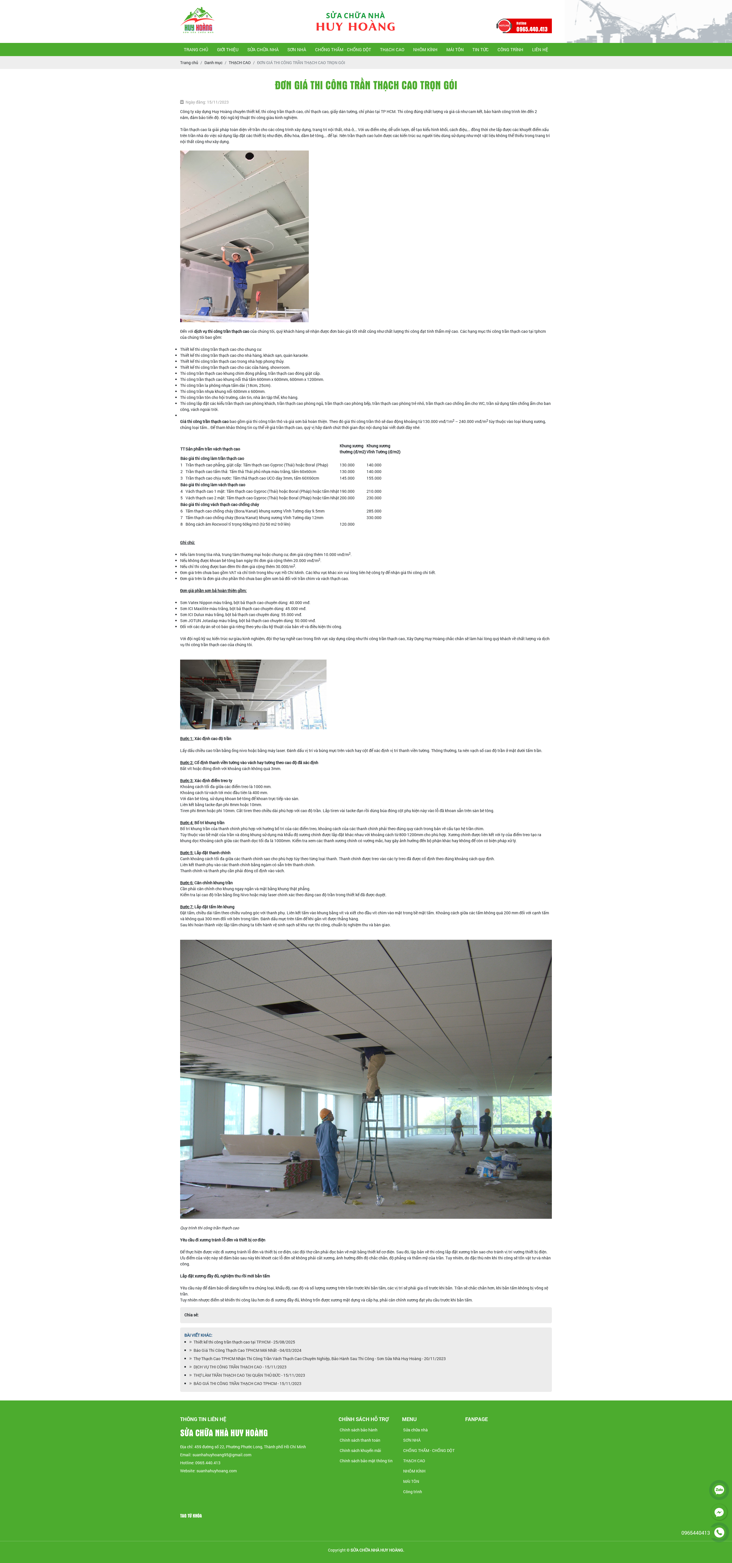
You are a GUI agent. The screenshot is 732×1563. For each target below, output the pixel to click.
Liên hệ (540, 49)
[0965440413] (719, 1532)
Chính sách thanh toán (360, 1440)
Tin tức (480, 49)
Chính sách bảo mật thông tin (366, 1460)
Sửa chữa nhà (263, 49)
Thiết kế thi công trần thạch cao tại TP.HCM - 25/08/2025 (243, 1342)
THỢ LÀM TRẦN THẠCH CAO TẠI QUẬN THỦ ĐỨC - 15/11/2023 (248, 1375)
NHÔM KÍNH (425, 49)
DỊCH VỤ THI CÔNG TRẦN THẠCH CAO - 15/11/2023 (239, 1367)
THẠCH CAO (392, 49)
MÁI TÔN (455, 49)
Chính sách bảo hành (358, 1430)
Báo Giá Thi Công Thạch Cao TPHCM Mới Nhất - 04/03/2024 (246, 1350)
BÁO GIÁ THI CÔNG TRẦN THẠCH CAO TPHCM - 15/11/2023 (246, 1383)
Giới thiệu (227, 49)
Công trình (510, 49)
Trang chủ (196, 49)
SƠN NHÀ (296, 49)
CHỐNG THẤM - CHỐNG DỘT (343, 49)
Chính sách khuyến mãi (360, 1450)
